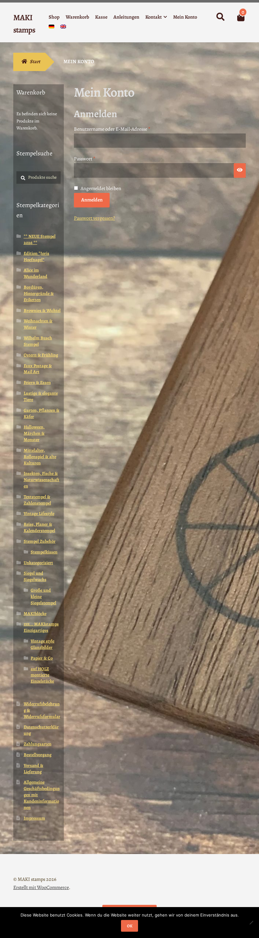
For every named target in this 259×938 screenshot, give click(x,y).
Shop (54, 17)
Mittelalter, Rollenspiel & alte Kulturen (40, 456)
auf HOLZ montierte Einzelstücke (42, 675)
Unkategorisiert (38, 563)
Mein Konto (185, 17)
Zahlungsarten (37, 744)
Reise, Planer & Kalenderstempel (39, 527)
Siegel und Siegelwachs (35, 576)
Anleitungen (126, 17)
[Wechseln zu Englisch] (63, 28)
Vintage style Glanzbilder (42, 644)
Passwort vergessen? (94, 218)
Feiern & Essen (37, 382)
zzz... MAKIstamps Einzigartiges (41, 627)
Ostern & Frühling (41, 355)
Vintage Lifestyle (39, 514)
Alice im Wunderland (35, 273)
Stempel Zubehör (40, 541)
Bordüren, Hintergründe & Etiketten (39, 293)
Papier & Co (42, 658)
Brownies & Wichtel (42, 311)
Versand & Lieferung (33, 768)
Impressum (34, 818)
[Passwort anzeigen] (240, 170)
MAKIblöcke (35, 614)
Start (35, 61)
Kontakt (153, 17)
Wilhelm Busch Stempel (38, 341)
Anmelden (92, 199)
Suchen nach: (220, 17)
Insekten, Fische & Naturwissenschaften (41, 479)
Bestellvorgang (37, 755)
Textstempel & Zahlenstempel (37, 500)
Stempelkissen (44, 552)
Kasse (101, 17)
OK (129, 926)
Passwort (97, 158)
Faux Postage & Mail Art (38, 369)
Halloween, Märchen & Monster (34, 433)
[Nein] (251, 922)
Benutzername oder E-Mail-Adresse (125, 129)
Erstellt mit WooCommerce (41, 887)
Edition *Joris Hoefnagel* (36, 256)
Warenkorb (77, 17)
